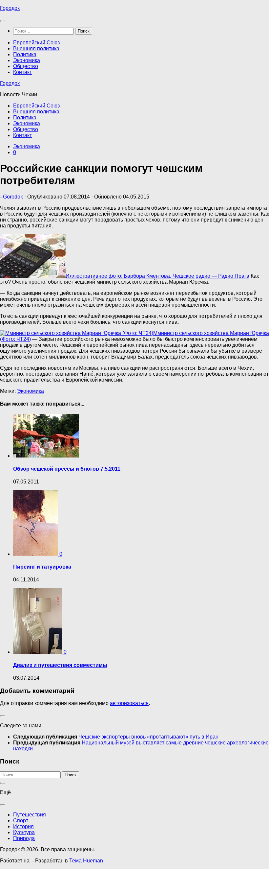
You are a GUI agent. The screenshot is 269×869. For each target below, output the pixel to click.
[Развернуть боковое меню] (2, 716)
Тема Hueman (86, 860)
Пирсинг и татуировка (42, 567)
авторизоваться (129, 703)
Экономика (26, 60)
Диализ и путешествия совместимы (60, 665)
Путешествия (29, 814)
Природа (24, 838)
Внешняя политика (36, 48)
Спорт (20, 820)
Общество (25, 66)
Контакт (22, 72)
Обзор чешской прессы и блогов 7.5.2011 (66, 469)
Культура (24, 832)
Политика (24, 54)
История (23, 826)
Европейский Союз (36, 42)
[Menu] (2, 21)
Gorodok (13, 197)
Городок (10, 8)
